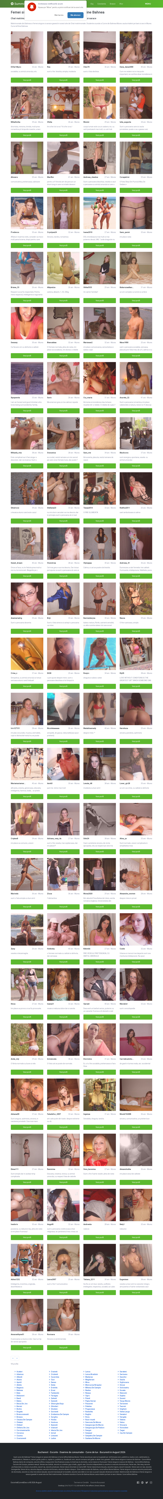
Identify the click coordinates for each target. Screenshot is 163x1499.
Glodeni (54, 1409)
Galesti (54, 1398)
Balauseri (20, 1396)
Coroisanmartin (23, 1430)
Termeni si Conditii (81, 1482)
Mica (87, 1382)
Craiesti (54, 1372)
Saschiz (122, 1377)
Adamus (20, 1374)
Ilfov (121, 4)
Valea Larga (124, 1412)
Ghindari (54, 1406)
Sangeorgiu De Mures (94, 1425)
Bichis (19, 1409)
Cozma (19, 1436)
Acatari (19, 1372)
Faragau (54, 1396)
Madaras (89, 1377)
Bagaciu (19, 1388)
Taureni (122, 1406)
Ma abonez (75, 15)
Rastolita (89, 1412)
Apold (19, 1382)
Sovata (122, 1390)
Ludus (53, 1438)
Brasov (113, 4)
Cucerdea (55, 1377)
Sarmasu (123, 1374)
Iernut (53, 1433)
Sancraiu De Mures (93, 1422)
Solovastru (124, 1388)
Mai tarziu (59, 15)
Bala (18, 1393)
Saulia (122, 1380)
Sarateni (123, 1372)
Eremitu (54, 1388)
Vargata (122, 1417)
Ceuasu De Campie (24, 1420)
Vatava (122, 1420)
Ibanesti (54, 1425)
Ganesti (54, 1401)
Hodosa (54, 1422)
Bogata (19, 1412)
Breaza (19, 1417)
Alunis (19, 1380)
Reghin (88, 1414)
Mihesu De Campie (93, 1388)
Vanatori (123, 1414)
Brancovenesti (22, 1414)
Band (18, 1398)
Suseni (122, 1398)
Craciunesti (21, 1438)
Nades (88, 1390)
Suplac (122, 1396)
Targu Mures (124, 1401)
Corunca (20, 1433)
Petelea (88, 1406)
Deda (53, 1385)
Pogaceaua (90, 1409)
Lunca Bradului (91, 1374)
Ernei (53, 1390)
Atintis (19, 1385)
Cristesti (54, 1374)
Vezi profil (27, 80)
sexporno (117, 1491)
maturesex (94, 1491)
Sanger (88, 1430)
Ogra (87, 1396)
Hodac (54, 1420)
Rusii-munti (90, 1420)
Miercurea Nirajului (93, 1385)
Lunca (87, 1372)
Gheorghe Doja (57, 1404)
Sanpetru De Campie (93, 1436)
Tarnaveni (123, 1404)
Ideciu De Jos (56, 1430)
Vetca (121, 1422)
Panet (87, 1398)
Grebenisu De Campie (60, 1414)
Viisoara (123, 1425)
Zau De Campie (125, 1433)
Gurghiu (54, 1417)
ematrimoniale (58, 1491)
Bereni (19, 1406)
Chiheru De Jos (22, 1428)
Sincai (122, 1385)
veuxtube (124, 1491)
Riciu (87, 1417)
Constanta (101, 4)
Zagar (122, 1430)
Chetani (19, 1422)
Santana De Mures (92, 1438)
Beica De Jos (22, 1404)
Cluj (91, 4)
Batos (18, 1401)
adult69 (50, 1491)
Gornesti (54, 1412)
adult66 (44, 1491)
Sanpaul (88, 1433)
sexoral (111, 1491)
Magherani (89, 1380)
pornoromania (103, 1491)
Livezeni (54, 1436)
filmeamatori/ (76, 1491)
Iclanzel (54, 1428)
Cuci (53, 1380)
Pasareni (89, 1404)
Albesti (19, 1377)
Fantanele (55, 1393)
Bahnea (19, 1390)
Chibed (19, 1425)
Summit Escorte (25, 4)
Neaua (88, 1393)
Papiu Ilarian (90, 1401)
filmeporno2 (86, 1491)
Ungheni (123, 1409)
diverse (38, 1491)
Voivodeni (123, 1428)
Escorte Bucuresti (98, 1482)
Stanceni (123, 1393)
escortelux (67, 1491)
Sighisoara (124, 1382)
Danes (53, 1382)
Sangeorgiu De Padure (94, 1428)
